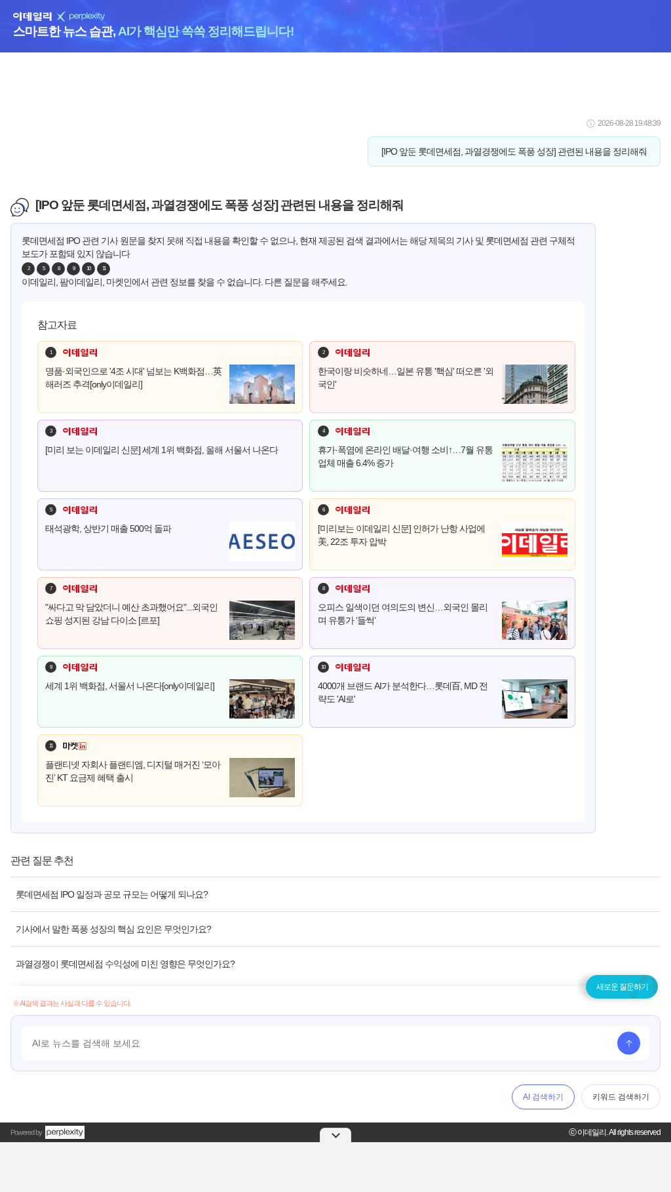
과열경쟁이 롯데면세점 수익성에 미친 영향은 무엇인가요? (125, 964)
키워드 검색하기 (620, 1097)
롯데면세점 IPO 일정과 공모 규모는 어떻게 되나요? (112, 894)
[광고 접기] (335, 1135)
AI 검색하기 (543, 1097)
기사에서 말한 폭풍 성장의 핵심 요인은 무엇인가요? (113, 929)
